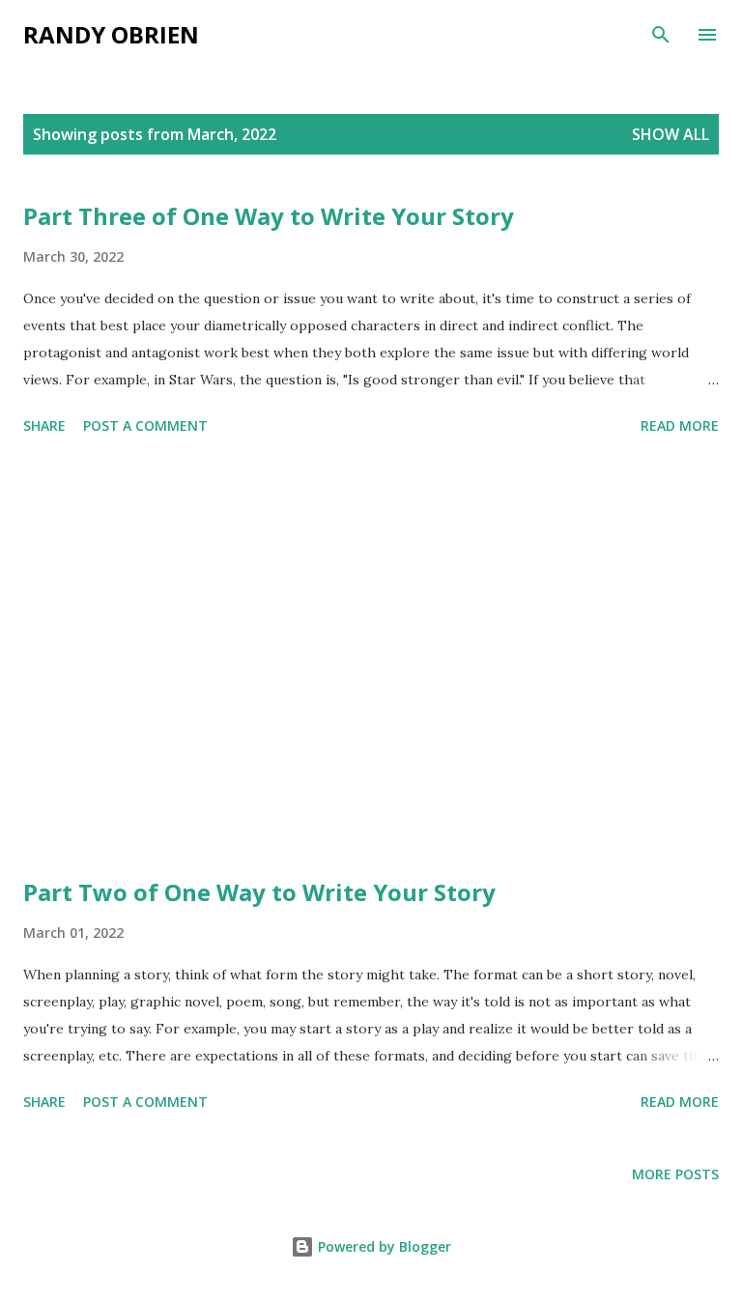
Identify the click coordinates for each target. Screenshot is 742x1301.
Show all (670, 134)
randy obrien (111, 34)
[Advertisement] (371, 659)
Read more (680, 425)
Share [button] (44, 425)
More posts (675, 1174)
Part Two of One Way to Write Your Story (259, 892)
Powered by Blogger (382, 1246)
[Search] (660, 34)
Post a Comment (145, 425)
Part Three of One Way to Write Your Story (268, 216)
